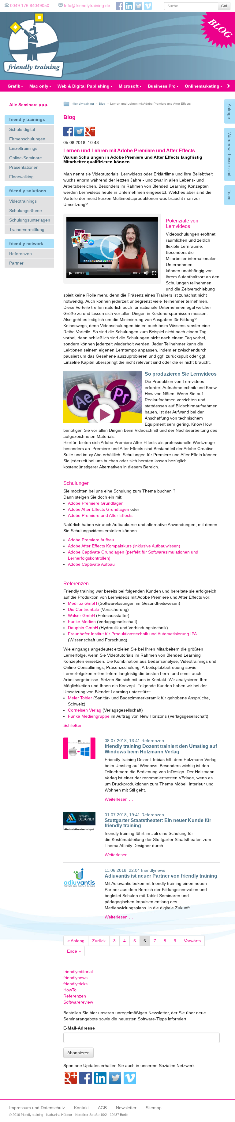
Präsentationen (24, 167)
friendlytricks (75, 983)
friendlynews (153, 870)
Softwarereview (78, 1002)
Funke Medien (82, 621)
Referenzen (20, 253)
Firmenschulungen (27, 138)
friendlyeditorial (78, 971)
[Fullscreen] (154, 273)
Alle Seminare (24, 104)
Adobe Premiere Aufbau (91, 539)
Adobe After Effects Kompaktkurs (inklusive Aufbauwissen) (124, 545)
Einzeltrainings (23, 148)
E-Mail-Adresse (79, 1028)
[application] (112, 247)
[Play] (70, 273)
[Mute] (146, 273)
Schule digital (22, 129)
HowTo (69, 989)
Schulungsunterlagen (29, 220)
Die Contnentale (84, 609)
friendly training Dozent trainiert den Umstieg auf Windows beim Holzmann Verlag (161, 749)
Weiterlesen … (119, 799)
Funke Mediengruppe (89, 716)
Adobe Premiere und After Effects (100, 515)
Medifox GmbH (82, 603)
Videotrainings (23, 201)
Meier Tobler (80, 697)
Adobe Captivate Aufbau (91, 564)
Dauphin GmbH (83, 627)
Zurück (99, 940)
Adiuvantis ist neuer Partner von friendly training (161, 875)
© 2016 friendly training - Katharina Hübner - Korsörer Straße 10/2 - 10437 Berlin (68, 1115)
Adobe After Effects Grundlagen (98, 509)
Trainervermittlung (26, 229)
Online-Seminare (25, 157)
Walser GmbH (82, 615)
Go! (224, 6)
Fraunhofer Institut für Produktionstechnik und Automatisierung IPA (132, 633)
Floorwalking (21, 176)
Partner (16, 263)
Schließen (73, 725)
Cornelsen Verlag (84, 710)
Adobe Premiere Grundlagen (96, 503)
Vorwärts (192, 940)
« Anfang (75, 940)
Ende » (74, 951)
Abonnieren (78, 1052)
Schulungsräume (25, 210)
